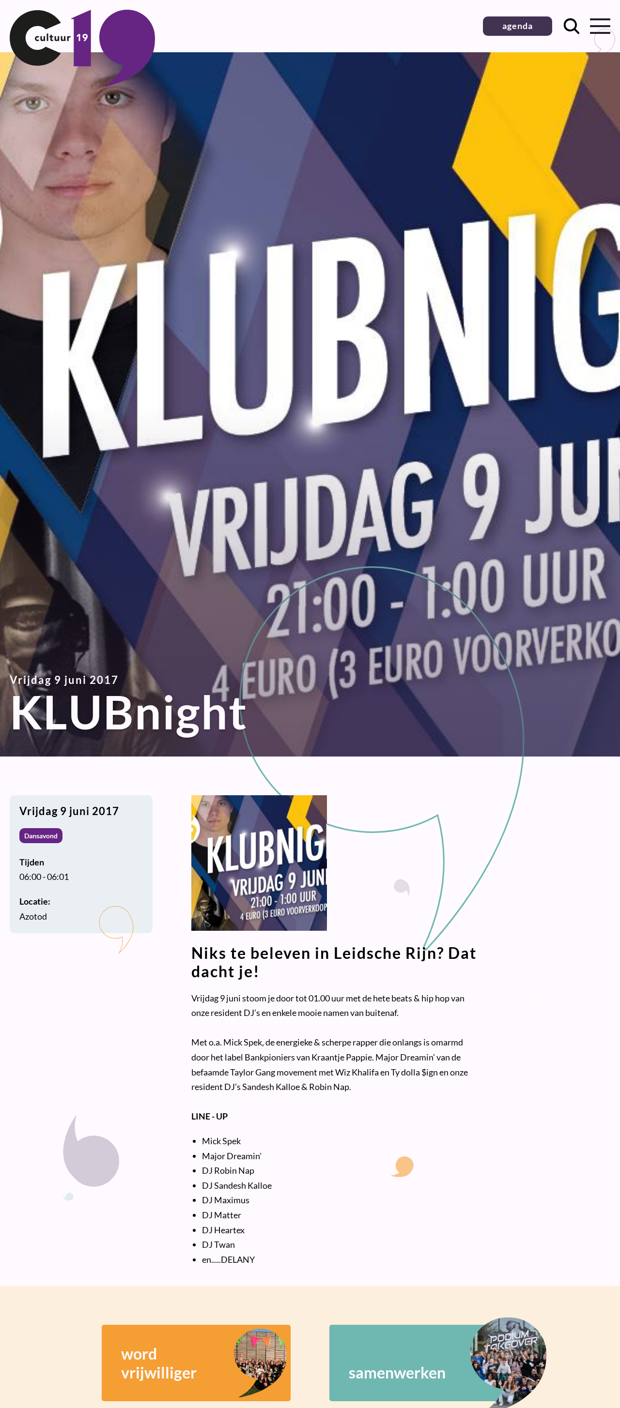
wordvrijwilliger (159, 1363)
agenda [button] (517, 25)
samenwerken (397, 1372)
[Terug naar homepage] (82, 82)
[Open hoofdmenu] (600, 26)
